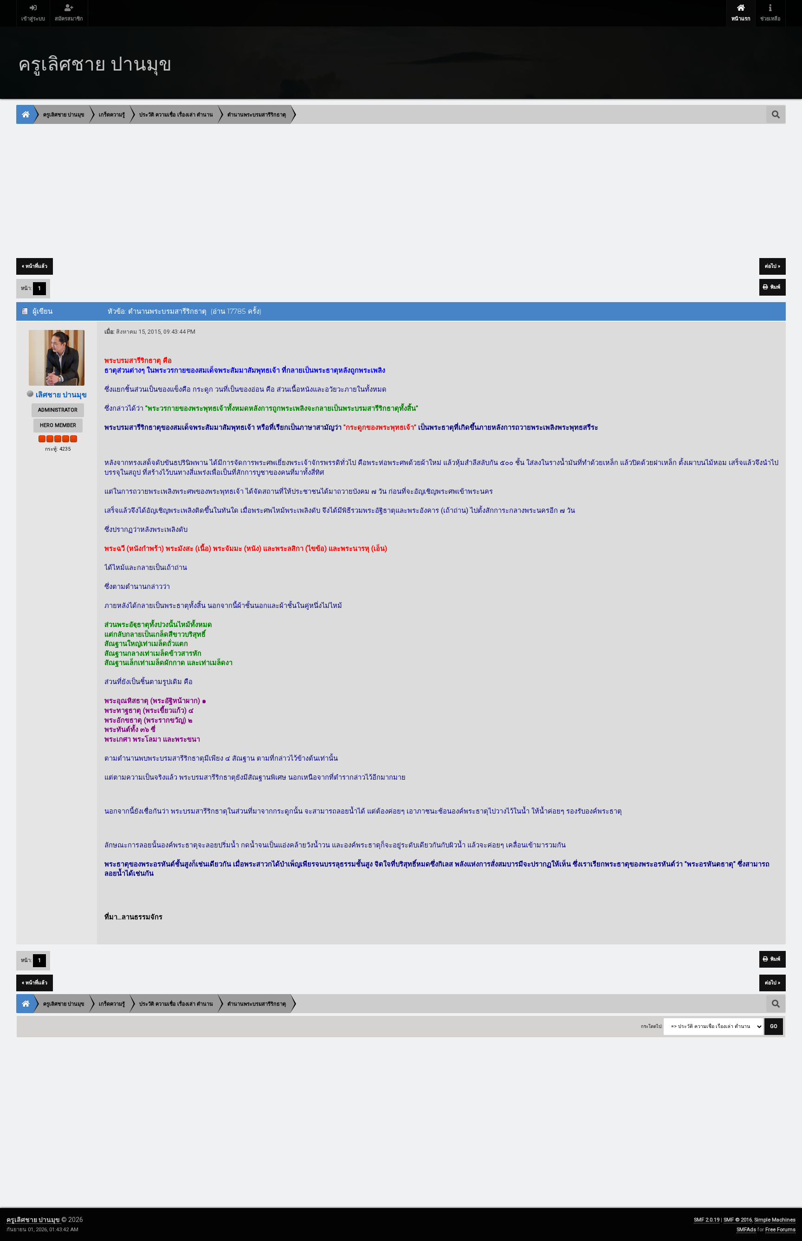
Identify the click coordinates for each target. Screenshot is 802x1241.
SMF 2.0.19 (706, 1220)
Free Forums (780, 1230)
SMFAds (746, 1230)
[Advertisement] (295, 192)
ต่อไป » (772, 266)
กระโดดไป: (651, 1026)
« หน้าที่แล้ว (34, 266)
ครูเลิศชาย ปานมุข (33, 1219)
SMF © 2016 (738, 1220)
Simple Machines (775, 1220)
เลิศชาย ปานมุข (61, 394)
